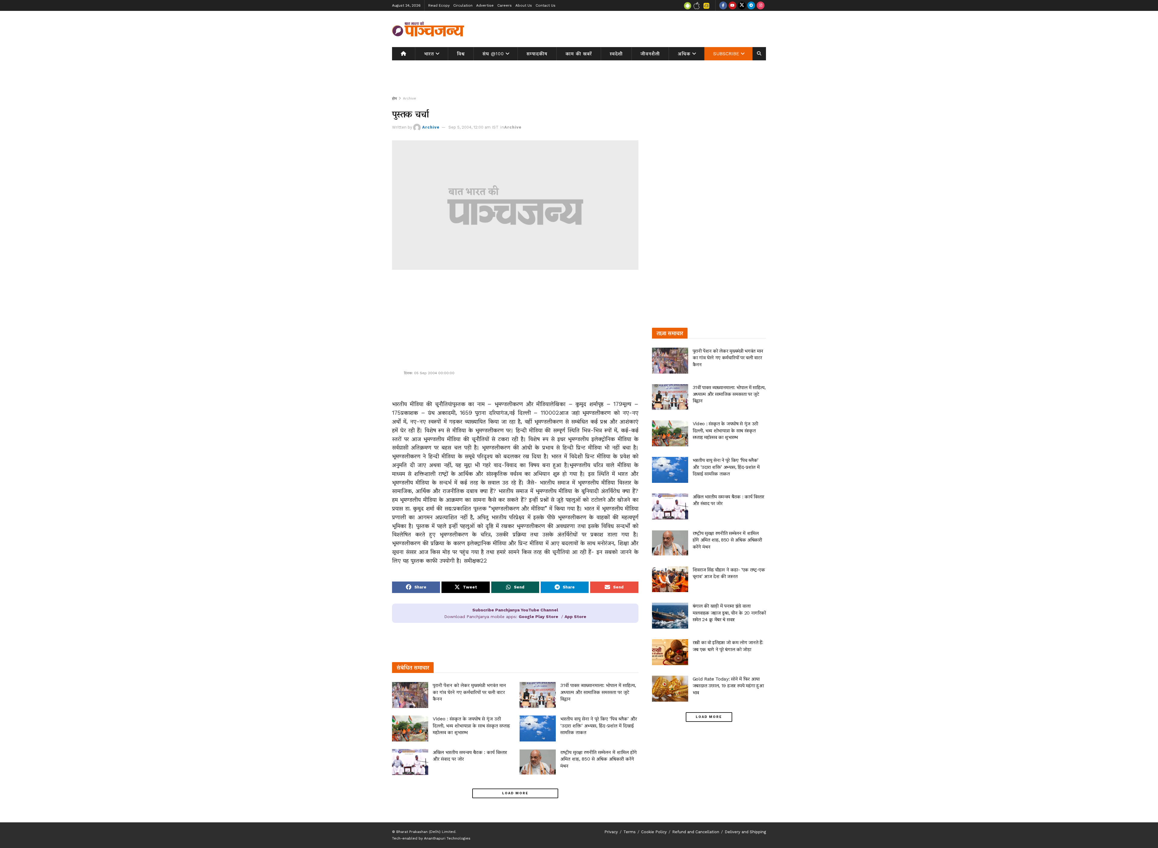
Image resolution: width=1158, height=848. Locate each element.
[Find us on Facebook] (723, 5)
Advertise (485, 5)
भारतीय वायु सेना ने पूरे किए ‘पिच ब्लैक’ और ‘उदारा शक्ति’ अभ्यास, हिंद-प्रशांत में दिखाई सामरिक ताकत (598, 725)
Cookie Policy (654, 832)
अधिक (684, 53)
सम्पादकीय (537, 53)
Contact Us (545, 5)
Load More (515, 793)
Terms (629, 832)
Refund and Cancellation (695, 832)
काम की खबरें (578, 53)
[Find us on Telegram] (751, 5)
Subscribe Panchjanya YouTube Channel (515, 609)
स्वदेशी (616, 53)
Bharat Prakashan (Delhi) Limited (425, 832)
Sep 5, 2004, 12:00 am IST (473, 127)
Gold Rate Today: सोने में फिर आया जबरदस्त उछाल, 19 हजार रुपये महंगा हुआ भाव (728, 685)
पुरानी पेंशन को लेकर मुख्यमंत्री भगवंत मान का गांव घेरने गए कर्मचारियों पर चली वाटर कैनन (469, 692)
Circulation (463, 5)
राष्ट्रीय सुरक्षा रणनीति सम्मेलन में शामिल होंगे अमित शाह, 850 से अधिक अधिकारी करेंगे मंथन (598, 759)
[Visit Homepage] (428, 29)
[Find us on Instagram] (760, 5)
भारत (429, 53)
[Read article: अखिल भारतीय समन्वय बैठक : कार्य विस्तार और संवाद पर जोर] (410, 762)
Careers (504, 5)
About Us (523, 5)
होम (394, 98)
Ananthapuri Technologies (447, 838)
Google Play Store (538, 616)
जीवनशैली (650, 53)
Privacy (611, 832)
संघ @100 (493, 53)
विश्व (461, 53)
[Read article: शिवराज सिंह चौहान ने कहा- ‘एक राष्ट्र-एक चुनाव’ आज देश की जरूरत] (670, 579)
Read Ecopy (439, 5)
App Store (575, 616)
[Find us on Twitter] (742, 5)
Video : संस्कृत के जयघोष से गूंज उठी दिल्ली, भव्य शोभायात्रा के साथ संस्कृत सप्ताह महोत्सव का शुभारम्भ (471, 725)
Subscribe (726, 53)
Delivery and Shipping (745, 832)
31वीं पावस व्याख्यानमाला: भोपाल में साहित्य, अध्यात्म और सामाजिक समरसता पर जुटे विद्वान (598, 692)
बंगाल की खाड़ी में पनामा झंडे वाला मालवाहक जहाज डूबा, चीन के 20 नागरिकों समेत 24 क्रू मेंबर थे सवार (729, 612)
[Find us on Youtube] (732, 5)
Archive (409, 98)
